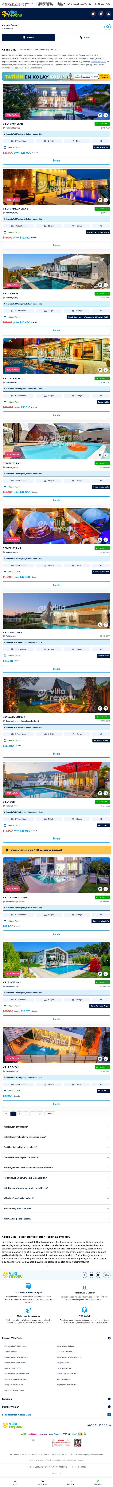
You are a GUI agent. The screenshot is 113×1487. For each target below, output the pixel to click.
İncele (56, 160)
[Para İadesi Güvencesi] (56, 850)
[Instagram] (98, 1275)
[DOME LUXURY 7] (56, 526)
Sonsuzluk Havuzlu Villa (66, 1374)
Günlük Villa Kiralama (12, 1368)
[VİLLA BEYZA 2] (56, 1045)
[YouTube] (91, 1275)
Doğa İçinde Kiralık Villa (66, 1385)
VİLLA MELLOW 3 (12, 632)
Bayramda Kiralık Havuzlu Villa (16, 1374)
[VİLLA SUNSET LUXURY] (56, 875)
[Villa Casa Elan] (56, 102)
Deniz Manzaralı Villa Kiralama (69, 1357)
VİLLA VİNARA (11, 293)
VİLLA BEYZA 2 (11, 1067)
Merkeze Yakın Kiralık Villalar (16, 1379)
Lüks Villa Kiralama (64, 1352)
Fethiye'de (95, 61)
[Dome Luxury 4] (56, 441)
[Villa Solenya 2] (56, 356)
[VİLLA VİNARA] (56, 271)
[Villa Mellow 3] (56, 611)
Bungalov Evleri (63, 1363)
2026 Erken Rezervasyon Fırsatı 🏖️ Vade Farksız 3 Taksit (19, 4)
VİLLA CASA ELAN (13, 123)
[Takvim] (100, 115)
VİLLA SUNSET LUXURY (16, 897)
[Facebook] (84, 1275)
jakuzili (103, 61)
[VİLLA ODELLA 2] (56, 960)
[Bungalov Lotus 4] (56, 695)
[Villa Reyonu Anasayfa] (13, 1425)
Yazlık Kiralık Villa (64, 1368)
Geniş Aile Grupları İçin (13, 1385)
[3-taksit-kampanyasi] (56, 76)
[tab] (56, 1338)
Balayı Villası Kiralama (65, 1346)
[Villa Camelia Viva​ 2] (56, 187)
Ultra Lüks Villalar (64, 1379)
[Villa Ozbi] (56, 780)
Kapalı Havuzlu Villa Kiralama (16, 1357)
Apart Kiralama (10, 1352)
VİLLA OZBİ (9, 801)
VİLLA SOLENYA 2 (13, 378)
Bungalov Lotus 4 (14, 717)
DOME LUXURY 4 (12, 463)
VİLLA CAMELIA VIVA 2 (15, 208)
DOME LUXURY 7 (12, 548)
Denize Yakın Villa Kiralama (15, 1363)
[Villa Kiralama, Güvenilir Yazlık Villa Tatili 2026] (15, 1275)
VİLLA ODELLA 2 (12, 982)
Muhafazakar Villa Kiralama (15, 1346)
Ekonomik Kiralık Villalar (14, 1390)
